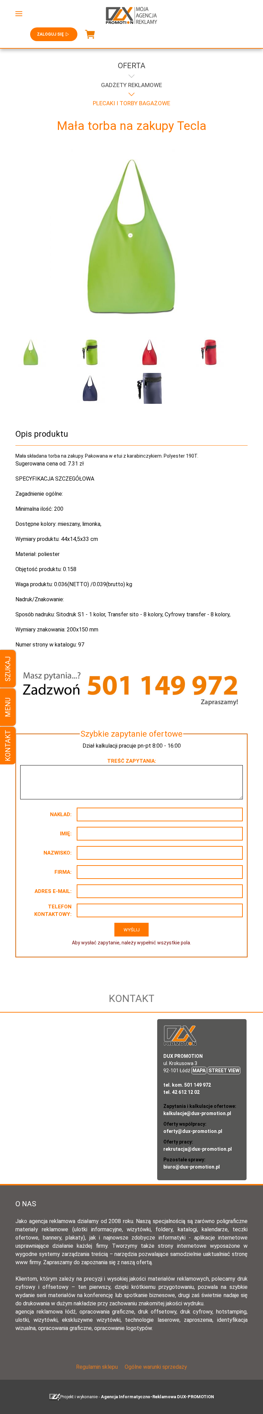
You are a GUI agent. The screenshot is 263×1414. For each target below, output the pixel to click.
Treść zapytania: (131, 761)
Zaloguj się (50, 34)
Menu (8, 707)
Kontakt (8, 745)
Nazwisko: (57, 853)
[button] (18, 13)
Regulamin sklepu (97, 1367)
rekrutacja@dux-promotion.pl (197, 1149)
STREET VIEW (224, 1070)
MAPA (198, 1070)
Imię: (66, 834)
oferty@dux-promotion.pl (192, 1131)
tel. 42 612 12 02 (181, 1092)
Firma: (63, 872)
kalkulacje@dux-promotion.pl (197, 1113)
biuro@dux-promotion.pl (191, 1167)
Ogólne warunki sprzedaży (156, 1367)
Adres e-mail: (53, 891)
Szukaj (8, 668)
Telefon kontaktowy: (53, 911)
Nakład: (61, 814)
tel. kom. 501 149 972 (187, 1085)
